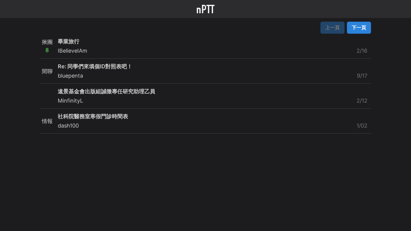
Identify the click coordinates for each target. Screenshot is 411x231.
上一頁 (332, 27)
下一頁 (359, 27)
